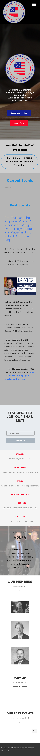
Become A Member (19, 113)
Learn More (19, 123)
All (34, 731)
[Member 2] (20, 642)
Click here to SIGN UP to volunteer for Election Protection (19, 161)
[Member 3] (20, 668)
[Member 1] (20, 616)
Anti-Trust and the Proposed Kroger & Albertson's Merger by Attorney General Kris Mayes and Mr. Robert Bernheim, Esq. (18, 229)
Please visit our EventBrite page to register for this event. (19, 375)
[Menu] (34, 4)
